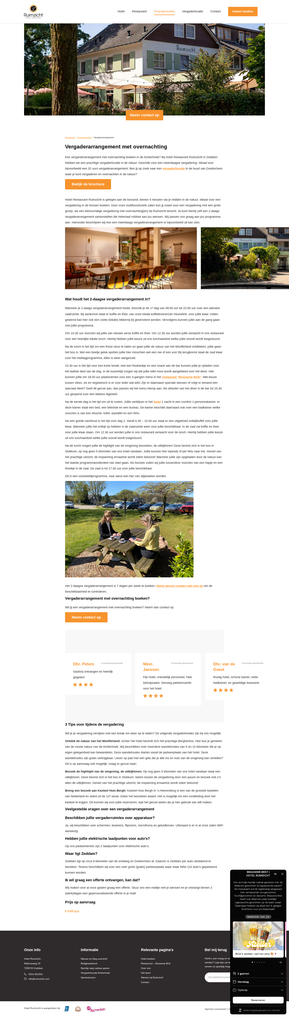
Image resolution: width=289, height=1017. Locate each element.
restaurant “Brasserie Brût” (181, 377)
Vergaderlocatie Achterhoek (95, 972)
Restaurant (139, 11)
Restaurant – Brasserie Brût (155, 963)
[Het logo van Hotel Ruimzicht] (33, 11)
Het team (146, 972)
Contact (215, 11)
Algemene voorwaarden (216, 1009)
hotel (157, 401)
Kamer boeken (242, 11)
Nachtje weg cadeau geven (95, 968)
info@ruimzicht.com (39, 979)
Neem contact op (144, 115)
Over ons (146, 968)
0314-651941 (36, 974)
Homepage (70, 137)
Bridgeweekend (89, 963)
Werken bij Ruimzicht (152, 977)
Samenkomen (88, 977)
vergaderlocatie (174, 168)
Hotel (121, 11)
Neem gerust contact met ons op (179, 586)
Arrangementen (164, 11)
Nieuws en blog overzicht (94, 958)
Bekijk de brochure (88, 184)
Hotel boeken (148, 958)
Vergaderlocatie (192, 11)
